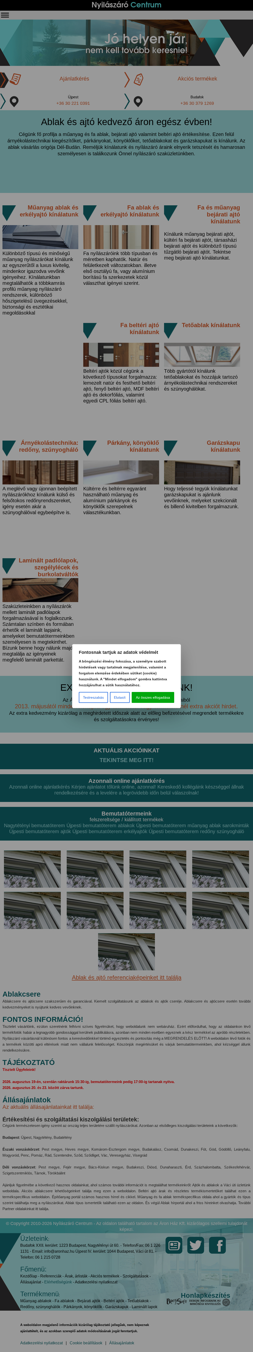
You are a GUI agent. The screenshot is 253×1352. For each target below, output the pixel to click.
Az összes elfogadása (153, 697)
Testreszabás (93, 697)
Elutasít (120, 697)
